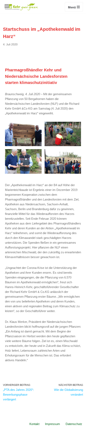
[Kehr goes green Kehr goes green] (21, 7)
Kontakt (34, 424)
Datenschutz (74, 424)
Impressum (52, 424)
